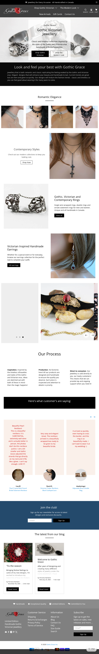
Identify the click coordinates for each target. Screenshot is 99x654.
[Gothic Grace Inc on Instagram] (11, 632)
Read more (12, 589)
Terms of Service (35, 625)
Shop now (20, 329)
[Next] (92, 335)
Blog (53, 619)
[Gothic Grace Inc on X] (16, 632)
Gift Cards (57, 14)
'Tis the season (13, 565)
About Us (55, 616)
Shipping (32, 616)
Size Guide (55, 628)
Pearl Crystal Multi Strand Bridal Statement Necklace (18, 489)
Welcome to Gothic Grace (47, 560)
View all (59, 215)
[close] (96, 2)
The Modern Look (68, 8)
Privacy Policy (34, 622)
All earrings (13, 265)
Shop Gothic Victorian (44, 8)
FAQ (52, 625)
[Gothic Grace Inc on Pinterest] (14, 632)
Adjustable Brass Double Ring (81, 489)
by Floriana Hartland (12, 582)
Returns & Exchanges (37, 619)
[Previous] (86, 335)
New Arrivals (45, 14)
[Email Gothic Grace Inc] (6, 632)
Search (54, 631)
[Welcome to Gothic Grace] (49, 549)
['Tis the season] (18, 552)
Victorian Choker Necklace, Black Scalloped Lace (49, 489)
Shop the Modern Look (59, 53)
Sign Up (61, 520)
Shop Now (26, 162)
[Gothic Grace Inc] (16, 11)
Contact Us (70, 14)
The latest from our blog (49, 534)
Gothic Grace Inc (52, 644)
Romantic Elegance (49, 97)
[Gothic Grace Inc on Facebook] (8, 632)
